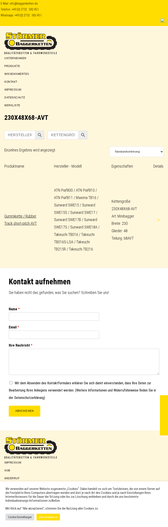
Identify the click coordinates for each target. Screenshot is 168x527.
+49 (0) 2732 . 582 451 (25, 9)
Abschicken (24, 410)
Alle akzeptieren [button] (48, 517)
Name (14, 309)
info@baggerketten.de (24, 3)
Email (14, 327)
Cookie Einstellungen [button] (20, 517)
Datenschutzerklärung (29, 398)
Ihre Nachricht (20, 345)
